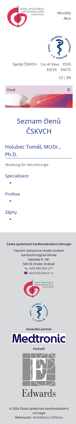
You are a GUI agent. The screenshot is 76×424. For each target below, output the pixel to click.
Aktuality (64, 13)
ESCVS (52, 69)
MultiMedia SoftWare (48, 417)
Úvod (11, 89)
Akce (67, 18)
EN (68, 77)
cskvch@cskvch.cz (40, 273)
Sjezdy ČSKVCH (25, 64)
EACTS (66, 69)
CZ (61, 77)
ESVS (67, 64)
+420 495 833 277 (40, 268)
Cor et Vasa (50, 64)
